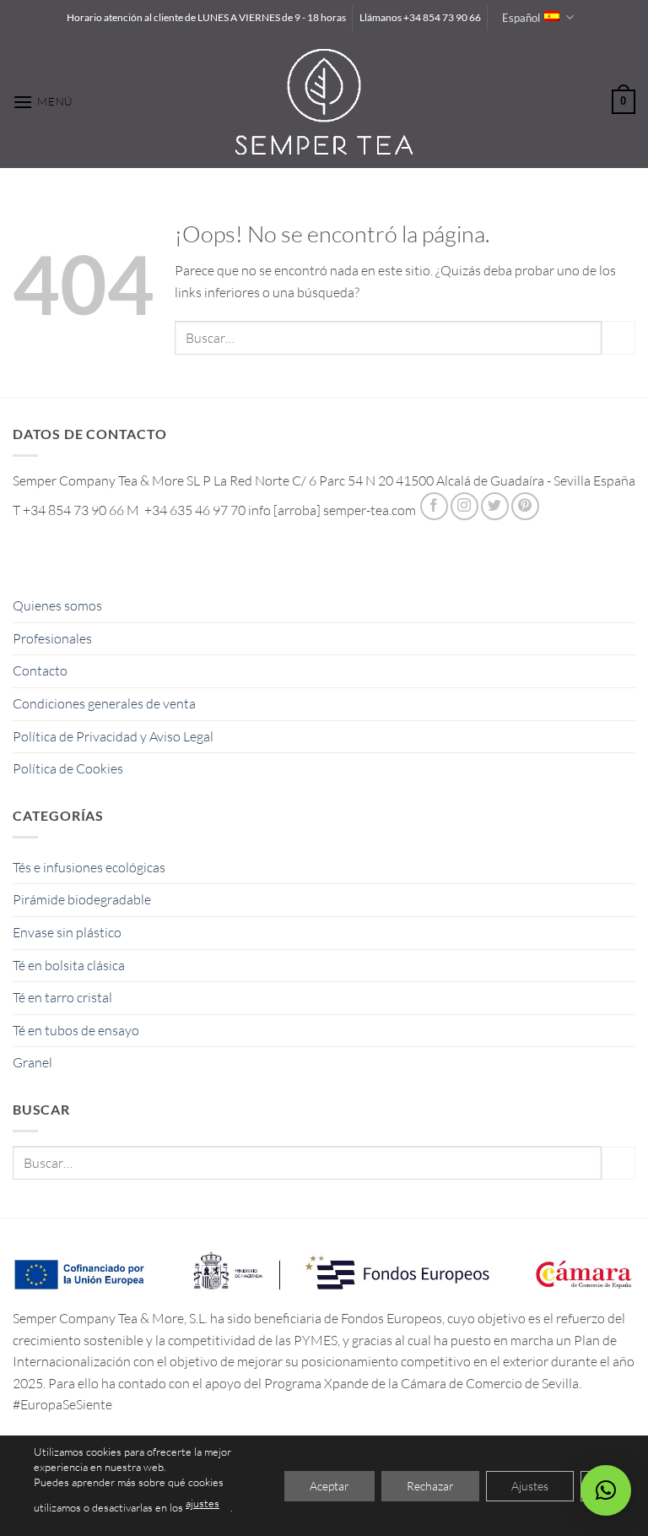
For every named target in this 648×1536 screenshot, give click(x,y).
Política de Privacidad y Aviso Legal (113, 736)
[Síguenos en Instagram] (464, 506)
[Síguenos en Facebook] (434, 506)
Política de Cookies (68, 768)
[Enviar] (618, 337)
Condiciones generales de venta (104, 703)
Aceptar (329, 1485)
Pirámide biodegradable (82, 899)
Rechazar (430, 1485)
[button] (43, 101)
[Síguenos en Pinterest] (525, 506)
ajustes (202, 1503)
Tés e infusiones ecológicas (89, 867)
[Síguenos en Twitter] (495, 506)
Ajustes (529, 1485)
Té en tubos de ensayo (76, 1030)
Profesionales (52, 638)
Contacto (40, 670)
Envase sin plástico (67, 932)
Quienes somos (57, 605)
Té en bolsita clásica (69, 965)
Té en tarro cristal (62, 997)
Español (521, 17)
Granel (32, 1062)
